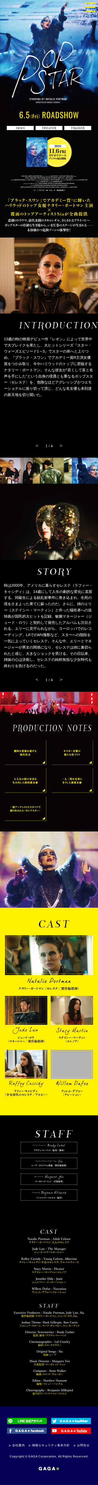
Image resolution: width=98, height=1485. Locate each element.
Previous (36, 445)
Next (61, 445)
